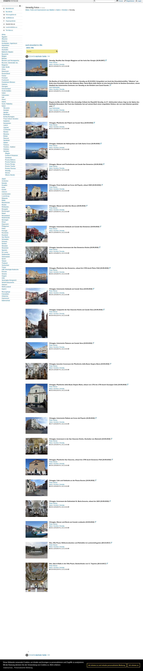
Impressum (5, 298)
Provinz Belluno (10, 160)
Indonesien (5, 95)
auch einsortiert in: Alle (34, 45)
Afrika (3, 34)
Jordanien (5, 181)
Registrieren (130, 1)
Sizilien (5, 142)
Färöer (4, 76)
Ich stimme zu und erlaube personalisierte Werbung (106, 665)
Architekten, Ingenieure (9, 43)
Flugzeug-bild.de (10, 21)
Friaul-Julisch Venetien (10, 119)
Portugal (4, 230)
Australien (5, 49)
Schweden (5, 239)
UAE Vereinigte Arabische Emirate (10, 270)
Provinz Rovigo (10, 164)
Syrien (4, 258)
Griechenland (6, 88)
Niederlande (6, 217)
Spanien (4, 250)
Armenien (5, 47)
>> (49, 56)
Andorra (4, 41)
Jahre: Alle (30, 47)
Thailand (4, 263)
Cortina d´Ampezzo (11, 155)
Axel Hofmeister (54, 87)
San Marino (5, 237)
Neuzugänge (6, 292)
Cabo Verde (6, 67)
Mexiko (4, 205)
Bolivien (4, 58)
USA (3, 278)
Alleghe (7, 153)
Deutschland (6, 73)
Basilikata (6, 114)
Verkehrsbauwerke (8, 282)
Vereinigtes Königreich (9, 280)
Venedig (7, 170)
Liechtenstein (6, 194)
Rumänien (5, 233)
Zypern (4, 289)
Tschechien (5, 265)
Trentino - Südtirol (9, 147)
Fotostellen (5, 294)
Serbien (4, 243)
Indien (4, 93)
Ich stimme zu (134, 665)
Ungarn (4, 276)
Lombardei (6, 129)
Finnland (4, 78)
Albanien (4, 39)
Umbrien (6, 149)
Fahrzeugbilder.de (11, 14)
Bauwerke (5, 54)
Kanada (4, 183)
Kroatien (4, 185)
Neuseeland (6, 215)
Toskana (6, 145)
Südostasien (6, 256)
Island (4, 101)
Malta (3, 200)
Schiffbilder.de (10, 18)
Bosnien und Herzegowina (10, 60)
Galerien (4, 84)
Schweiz (4, 241)
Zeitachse (5, 296)
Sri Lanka (5, 252)
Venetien (6, 151)
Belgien (4, 56)
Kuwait (4, 189)
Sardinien (6, 140)
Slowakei (5, 246)
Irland (3, 99)
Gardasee (8, 157)
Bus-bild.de (9, 11)
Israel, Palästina (7, 104)
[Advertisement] (43, 27)
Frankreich (5, 80)
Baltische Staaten (7, 52)
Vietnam (4, 284)
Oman (4, 222)
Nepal (4, 213)
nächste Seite (40, 56)
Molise (5, 136)
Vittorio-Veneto (10, 175)
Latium (5, 125)
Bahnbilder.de (10, 8)
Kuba (3, 187)
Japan (4, 179)
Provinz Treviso (10, 166)
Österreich (5, 224)
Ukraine (4, 274)
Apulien (5, 112)
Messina (6, 134)
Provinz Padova (10, 162)
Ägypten (4, 37)
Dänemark (5, 71)
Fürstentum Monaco (8, 82)
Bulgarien (5, 65)
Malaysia (5, 198)
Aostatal (6, 110)
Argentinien (5, 45)
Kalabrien (6, 121)
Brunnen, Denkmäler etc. (10, 63)
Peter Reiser (53, 62)
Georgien (5, 86)
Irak (3, 97)
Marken (5, 132)
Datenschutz (6, 300)
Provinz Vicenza (10, 168)
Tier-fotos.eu (9, 30)
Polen (3, 228)
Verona (7, 173)
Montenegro (6, 211)
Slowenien (5, 248)
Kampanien (7, 123)
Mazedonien (6, 202)
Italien (4, 106)
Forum (121, 1)
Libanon (4, 192)
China (4, 69)
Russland (5, 235)
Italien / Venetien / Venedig (56, 64)
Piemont (6, 138)
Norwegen (5, 220)
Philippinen (5, 226)
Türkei (4, 267)
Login (139, 1)
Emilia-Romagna (8, 116)
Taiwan (4, 261)
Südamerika (6, 254)
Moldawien (5, 207)
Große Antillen (6, 91)
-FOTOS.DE (10, 1)
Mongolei (5, 209)
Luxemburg (5, 196)
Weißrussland (6, 287)
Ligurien (6, 127)
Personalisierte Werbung (23, 668)
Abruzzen (6, 108)
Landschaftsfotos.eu (11, 27)
